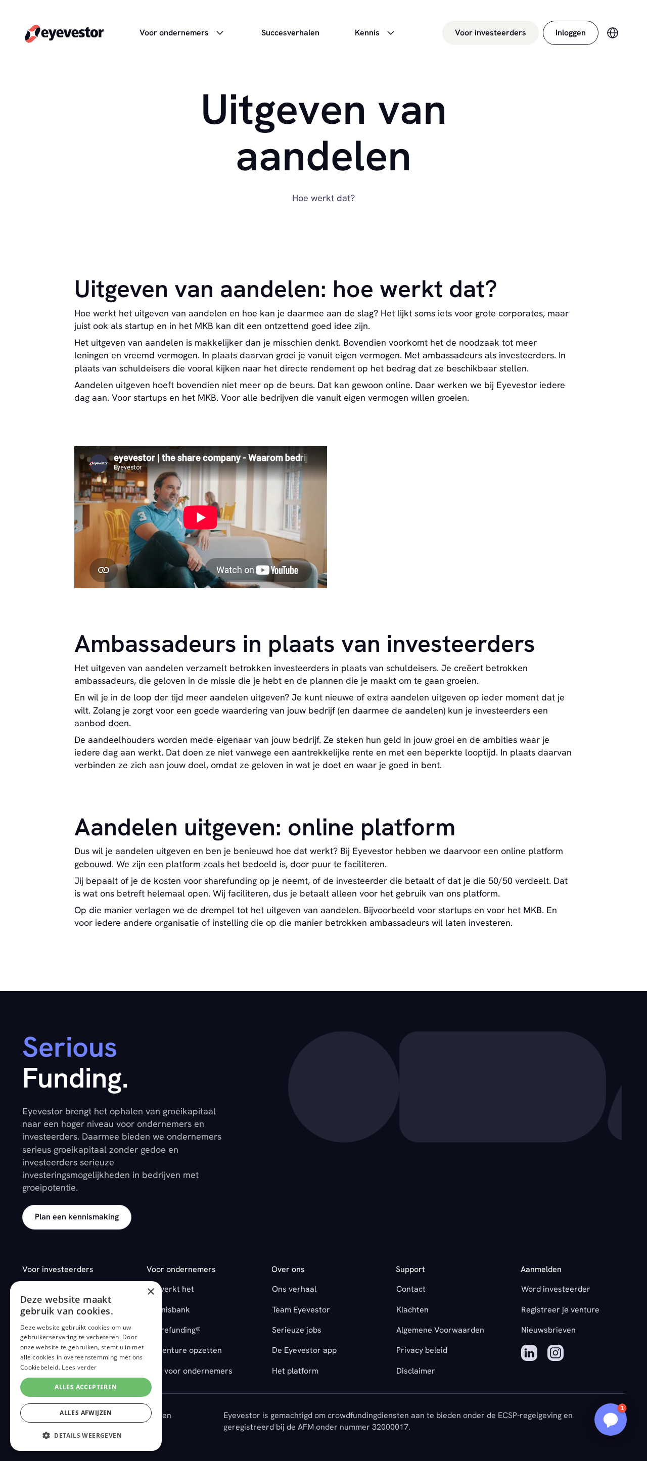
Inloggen (571, 32)
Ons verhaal (294, 1289)
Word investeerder (555, 1289)
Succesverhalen (290, 32)
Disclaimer (415, 1370)
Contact (411, 1289)
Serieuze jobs (296, 1330)
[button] (610, 1419)
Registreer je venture (560, 1309)
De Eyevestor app (304, 1350)
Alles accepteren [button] (86, 1387)
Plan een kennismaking (77, 1216)
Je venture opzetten (184, 1350)
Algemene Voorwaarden (440, 1330)
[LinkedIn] (529, 1354)
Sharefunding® (174, 1330)
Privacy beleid (421, 1350)
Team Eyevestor (301, 1309)
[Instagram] (555, 1354)
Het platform (295, 1370)
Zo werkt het (170, 1289)
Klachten (412, 1309)
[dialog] (86, 1366)
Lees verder (79, 1367)
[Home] (64, 33)
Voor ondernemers (174, 32)
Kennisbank (168, 1309)
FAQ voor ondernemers (190, 1370)
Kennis (367, 32)
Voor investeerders (490, 32)
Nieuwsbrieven (548, 1330)
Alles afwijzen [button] (86, 1412)
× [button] (150, 1292)
